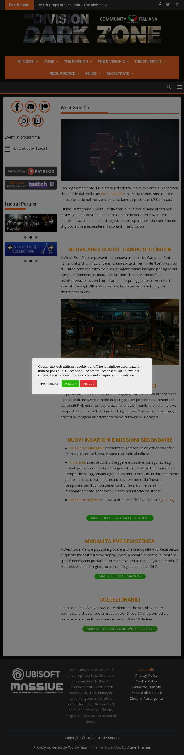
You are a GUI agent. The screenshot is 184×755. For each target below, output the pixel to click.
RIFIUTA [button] (88, 383)
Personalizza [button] (48, 384)
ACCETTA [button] (70, 383)
